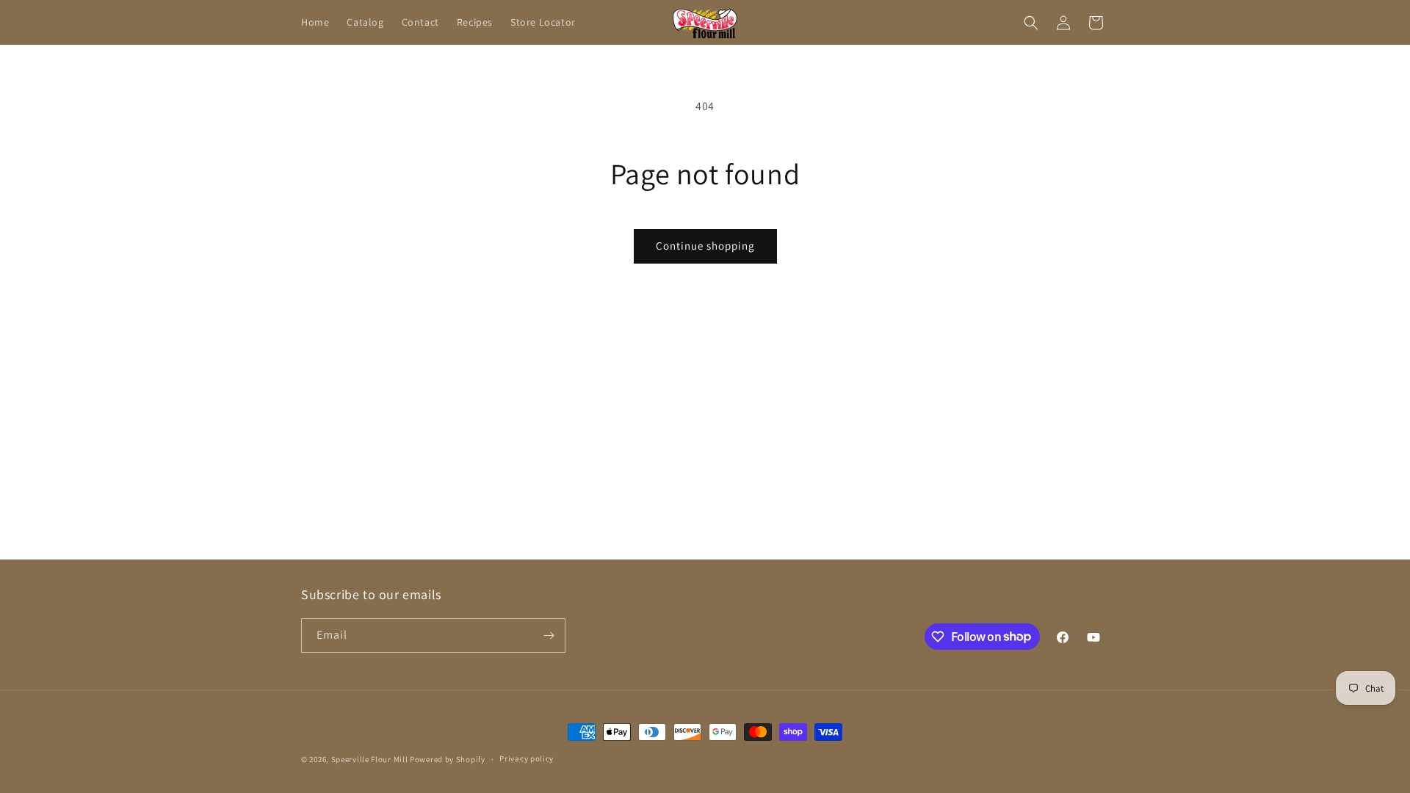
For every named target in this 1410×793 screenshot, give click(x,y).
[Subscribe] (548, 635)
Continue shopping (705, 246)
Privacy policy (526, 758)
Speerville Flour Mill (369, 759)
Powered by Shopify (447, 759)
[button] (1031, 23)
